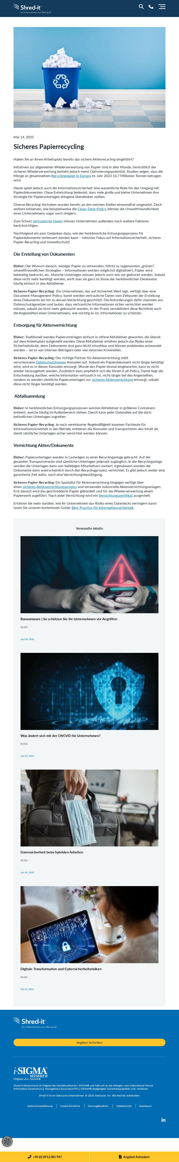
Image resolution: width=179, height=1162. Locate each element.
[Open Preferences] (7, 1141)
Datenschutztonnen (51, 362)
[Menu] (161, 6)
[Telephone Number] (150, 6)
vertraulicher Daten (48, 220)
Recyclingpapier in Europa (71, 175)
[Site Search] (141, 6)
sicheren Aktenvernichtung (112, 379)
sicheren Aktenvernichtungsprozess (50, 486)
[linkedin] (163, 1120)
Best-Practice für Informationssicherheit (102, 507)
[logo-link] (32, 7)
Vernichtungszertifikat (116, 495)
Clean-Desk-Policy (91, 208)
